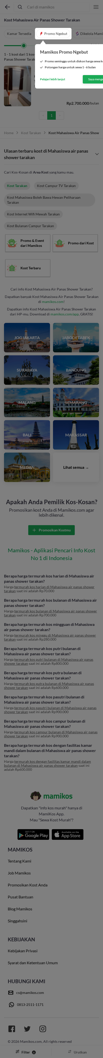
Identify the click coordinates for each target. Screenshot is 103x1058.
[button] (53, 33)
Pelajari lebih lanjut (52, 79)
